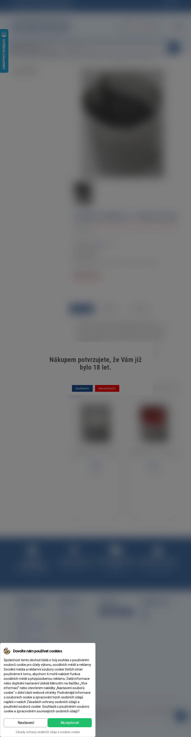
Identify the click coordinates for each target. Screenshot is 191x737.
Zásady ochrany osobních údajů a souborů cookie (48, 732)
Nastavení (26, 722)
